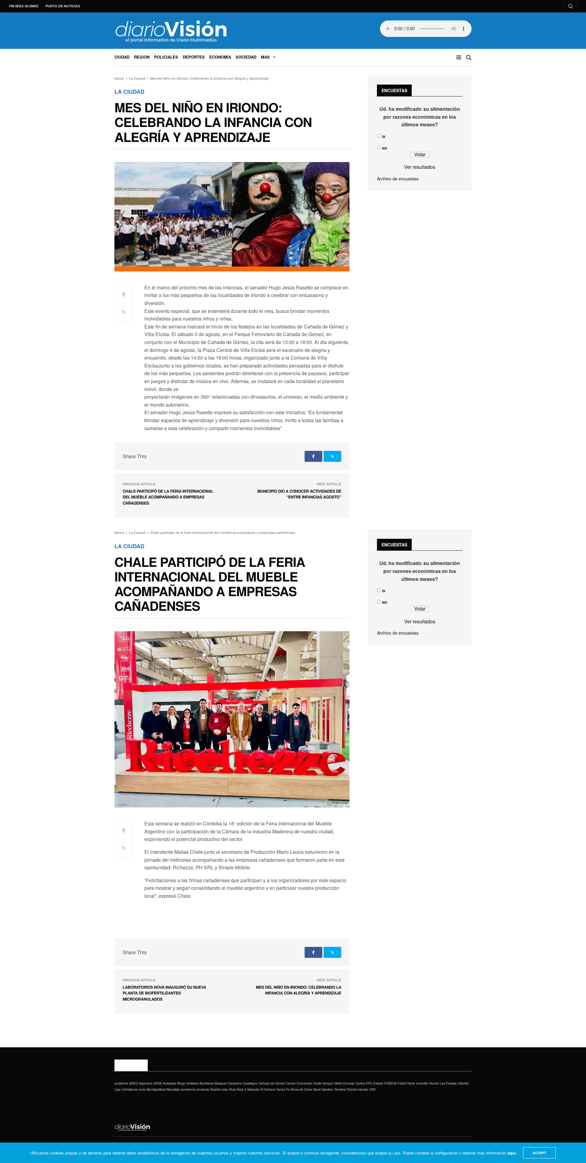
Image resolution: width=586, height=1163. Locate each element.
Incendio (422, 1083)
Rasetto (215, 1089)
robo (225, 1089)
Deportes (194, 57)
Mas (265, 57)
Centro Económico (299, 1083)
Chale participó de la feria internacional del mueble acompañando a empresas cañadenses (168, 497)
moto (142, 1089)
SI (383, 136)
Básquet (221, 1083)
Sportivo (327, 1089)
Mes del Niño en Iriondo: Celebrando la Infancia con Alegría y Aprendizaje (298, 990)
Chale (317, 1083)
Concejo (349, 1083)
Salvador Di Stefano (261, 1089)
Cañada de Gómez (272, 1083)
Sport (317, 1089)
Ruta (232, 1089)
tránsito (363, 1089)
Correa (360, 1083)
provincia (203, 1089)
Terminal (340, 1089)
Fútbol (402, 1083)
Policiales (166, 57)
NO (384, 148)
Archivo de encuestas (397, 179)
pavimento (188, 1089)
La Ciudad (129, 91)
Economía (220, 57)
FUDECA (390, 1083)
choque (327, 1083)
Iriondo (434, 1083)
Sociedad (246, 57)
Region (142, 57)
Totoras (352, 1089)
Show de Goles (301, 1089)
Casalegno (250, 1083)
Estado (378, 1083)
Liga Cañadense (126, 1089)
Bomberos (207, 1083)
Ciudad (121, 57)
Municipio (173, 1089)
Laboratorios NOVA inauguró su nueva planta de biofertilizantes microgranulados (164, 993)
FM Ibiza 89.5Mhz (23, 6)
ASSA (158, 1083)
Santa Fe (283, 1089)
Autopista (169, 1083)
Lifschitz (463, 1083)
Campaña (234, 1083)
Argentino (146, 1083)
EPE (369, 1083)
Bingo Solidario (188, 1083)
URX (372, 1089)
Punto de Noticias (62, 6)
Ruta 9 (241, 1089)
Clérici (338, 1083)
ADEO (133, 1083)
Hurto (411, 1083)
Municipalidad (156, 1089)
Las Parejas (448, 1083)
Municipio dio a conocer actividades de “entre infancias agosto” (299, 494)
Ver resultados (419, 166)
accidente (121, 1083)
